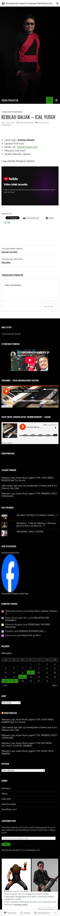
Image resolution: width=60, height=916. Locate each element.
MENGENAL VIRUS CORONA (30, 531)
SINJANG (12, 261)
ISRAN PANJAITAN (9, 100)
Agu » (55, 685)
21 (23, 677)
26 (6, 681)
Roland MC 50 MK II (31, 635)
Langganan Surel (8, 820)
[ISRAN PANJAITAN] (10, 573)
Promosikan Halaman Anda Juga (14, 594)
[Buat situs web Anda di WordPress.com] (30, 3)
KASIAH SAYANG (12, 250)
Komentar (48, 306)
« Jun (4, 685)
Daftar (6, 844)
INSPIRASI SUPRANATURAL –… (33, 631)
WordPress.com (9, 809)
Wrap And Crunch (13, 611)
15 (31, 672)
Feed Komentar (8, 804)
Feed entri (6, 799)
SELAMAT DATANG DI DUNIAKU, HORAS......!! (37, 515)
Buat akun (5, 788)
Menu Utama (56, 100)
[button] (16, 878)
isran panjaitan (26, 123)
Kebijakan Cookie (20, 904)
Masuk (4, 794)
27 (14, 681)
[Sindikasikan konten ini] (2, 712)
